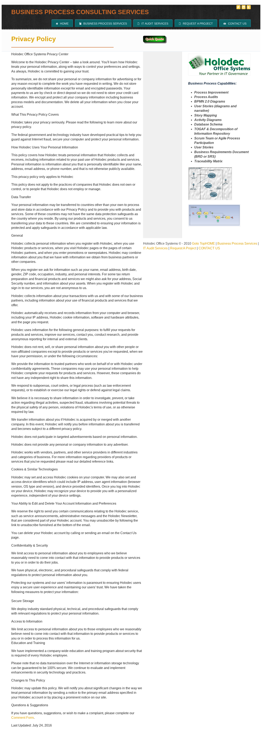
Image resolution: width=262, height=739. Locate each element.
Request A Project (196, 23)
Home (62, 23)
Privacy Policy (33, 39)
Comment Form (22, 717)
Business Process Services (103, 23)
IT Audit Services (153, 23)
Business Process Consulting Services (80, 12)
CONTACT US (209, 248)
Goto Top (198, 243)
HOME (210, 243)
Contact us (235, 23)
